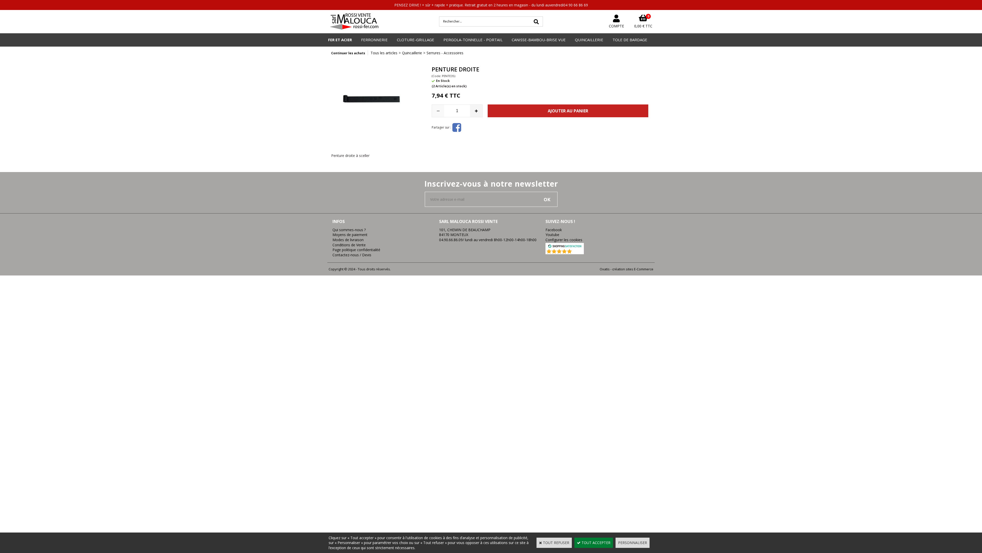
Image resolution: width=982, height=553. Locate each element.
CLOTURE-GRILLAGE (415, 39)
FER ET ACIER (340, 39)
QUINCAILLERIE (589, 39)
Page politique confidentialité (356, 249)
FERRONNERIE (374, 39)
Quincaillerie (412, 52)
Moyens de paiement (349, 234)
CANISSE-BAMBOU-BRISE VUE (539, 39)
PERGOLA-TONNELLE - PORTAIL (473, 39)
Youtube (552, 234)
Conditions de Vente (349, 244)
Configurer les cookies (563, 239)
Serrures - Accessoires (445, 52)
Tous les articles (384, 52)
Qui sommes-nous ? (349, 229)
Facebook (553, 229)
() (578, 251)
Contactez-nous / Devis (351, 254)
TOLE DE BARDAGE (629, 39)
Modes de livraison (348, 239)
